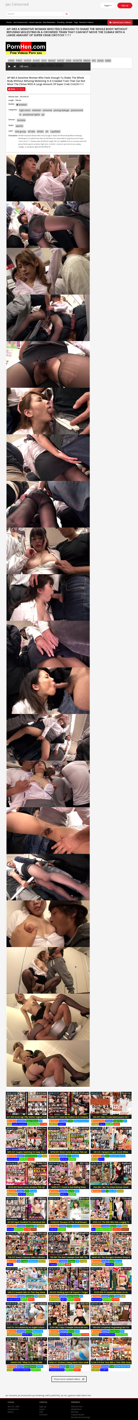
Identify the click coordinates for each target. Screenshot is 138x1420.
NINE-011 (68, 1370)
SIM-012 (24, 1299)
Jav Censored (17, 4)
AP (47, 131)
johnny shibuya (66, 1334)
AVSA (100, 60)
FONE (69, 1226)
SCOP (112, 1296)
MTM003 (30, 1194)
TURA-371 (53, 1124)
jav (43, 114)
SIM (36, 1296)
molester (36, 110)
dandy (9, 1370)
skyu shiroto (54, 1334)
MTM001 (72, 1159)
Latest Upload (35, 22)
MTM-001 (64, 1159)
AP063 (40, 131)
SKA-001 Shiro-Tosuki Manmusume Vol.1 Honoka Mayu (111, 1118)
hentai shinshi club (122, 1366)
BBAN (87, 60)
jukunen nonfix (13, 1159)
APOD (60, 60)
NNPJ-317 (64, 1194)
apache (19, 125)
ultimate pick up (98, 1264)
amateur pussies (13, 1299)
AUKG (36, 60)
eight (123, 1296)
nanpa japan (54, 1194)
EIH (81, 1296)
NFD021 (31, 1159)
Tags (76, 22)
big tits (71, 1191)
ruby (9, 1124)
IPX (94, 60)
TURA (70, 1121)
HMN (11, 60)
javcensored (77, 110)
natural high (38, 1331)
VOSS (119, 1226)
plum (107, 1156)
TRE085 (68, 1264)
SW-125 (94, 1159)
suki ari (102, 1124)
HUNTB (77, 60)
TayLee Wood (77, 1414)
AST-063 (43, 1124)
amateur (22, 104)
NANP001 (118, 1264)
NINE (72, 1366)
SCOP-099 (107, 1299)
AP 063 (31, 131)
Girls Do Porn (77, 1406)
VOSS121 (125, 1229)
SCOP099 (115, 1299)
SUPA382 (85, 1334)
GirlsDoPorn (76, 1409)
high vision (24, 110)
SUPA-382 (76, 1334)
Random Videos (86, 22)
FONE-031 (53, 1229)
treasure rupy (33, 1124)
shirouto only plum (117, 1156)
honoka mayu (98, 1121)
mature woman (32, 1121)
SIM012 (31, 1299)
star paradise (54, 1299)
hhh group (20, 131)
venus (125, 1226)
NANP (112, 1261)
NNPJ (77, 1191)
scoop (117, 1296)
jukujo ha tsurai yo (81, 1121)
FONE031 (61, 1229)
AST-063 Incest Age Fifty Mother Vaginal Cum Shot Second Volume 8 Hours (26, 1118)
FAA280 (120, 1191)
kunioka (21, 120)
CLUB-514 (95, 1370)
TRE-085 (61, 1264)
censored (47, 110)
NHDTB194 (37, 1334)
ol (20, 114)
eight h (63, 1299)
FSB (18, 1261)
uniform (62, 1296)
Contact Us (13, 1409)
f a (107, 1191)
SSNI (68, 60)
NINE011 (77, 1370)
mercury (118, 1261)
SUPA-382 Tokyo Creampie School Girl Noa (69, 1327)
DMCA (10, 1412)
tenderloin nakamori (22, 1370)
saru (93, 1229)
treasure (52, 1264)
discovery (84, 1226)
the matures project (104, 1229)
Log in (42, 1409)
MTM (69, 1156)
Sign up (124, 5)
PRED (19, 60)
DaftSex (75, 1412)
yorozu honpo (121, 1334)
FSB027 (10, 1264)
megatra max (54, 1159)
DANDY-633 (35, 1370)
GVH (43, 60)
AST (40, 1121)
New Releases (49, 22)
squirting (105, 1366)
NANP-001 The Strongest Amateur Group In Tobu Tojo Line (111, 1258)
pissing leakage (61, 110)
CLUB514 (104, 1370)
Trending (61, 22)
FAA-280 (113, 1191)
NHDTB (29, 1331)
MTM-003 (21, 1194)
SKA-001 (109, 1124)
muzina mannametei (107, 1334)
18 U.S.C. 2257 (14, 1406)
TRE (77, 1261)
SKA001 (116, 1124)
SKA (125, 1121)
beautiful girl (114, 1331)
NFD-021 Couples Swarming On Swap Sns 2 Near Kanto (26, 1153)
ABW (108, 60)
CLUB (112, 1366)
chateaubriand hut (56, 1370)
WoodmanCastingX (80, 1417)
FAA (103, 1191)
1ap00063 (55, 131)
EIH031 (77, 1299)
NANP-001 (109, 1264)
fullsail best (33, 1261)
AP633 (33, 1229)
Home (9, 22)
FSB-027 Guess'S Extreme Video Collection (26, 1257)
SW (103, 1156)
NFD (39, 1156)
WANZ (52, 60)
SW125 (101, 1159)
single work (117, 1121)
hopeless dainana (14, 1334)
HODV (27, 60)
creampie (21, 1121)
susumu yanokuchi (19, 1124)
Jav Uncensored (20, 22)
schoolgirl (30, 1226)
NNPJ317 (72, 1194)
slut (67, 1366)
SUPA (77, 1331)
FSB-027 (42, 1261)
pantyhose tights (31, 114)
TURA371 (61, 1124)
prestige (95, 1124)
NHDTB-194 (27, 1334)
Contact (43, 1414)
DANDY (40, 1366)
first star (76, 1226)
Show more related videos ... (68, 1379)
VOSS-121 (116, 1229)
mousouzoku (97, 1299)
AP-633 (27, 1229)
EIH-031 (70, 1299)
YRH (122, 1331)
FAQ (41, 1412)
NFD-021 (23, 1159)
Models (69, 22)
